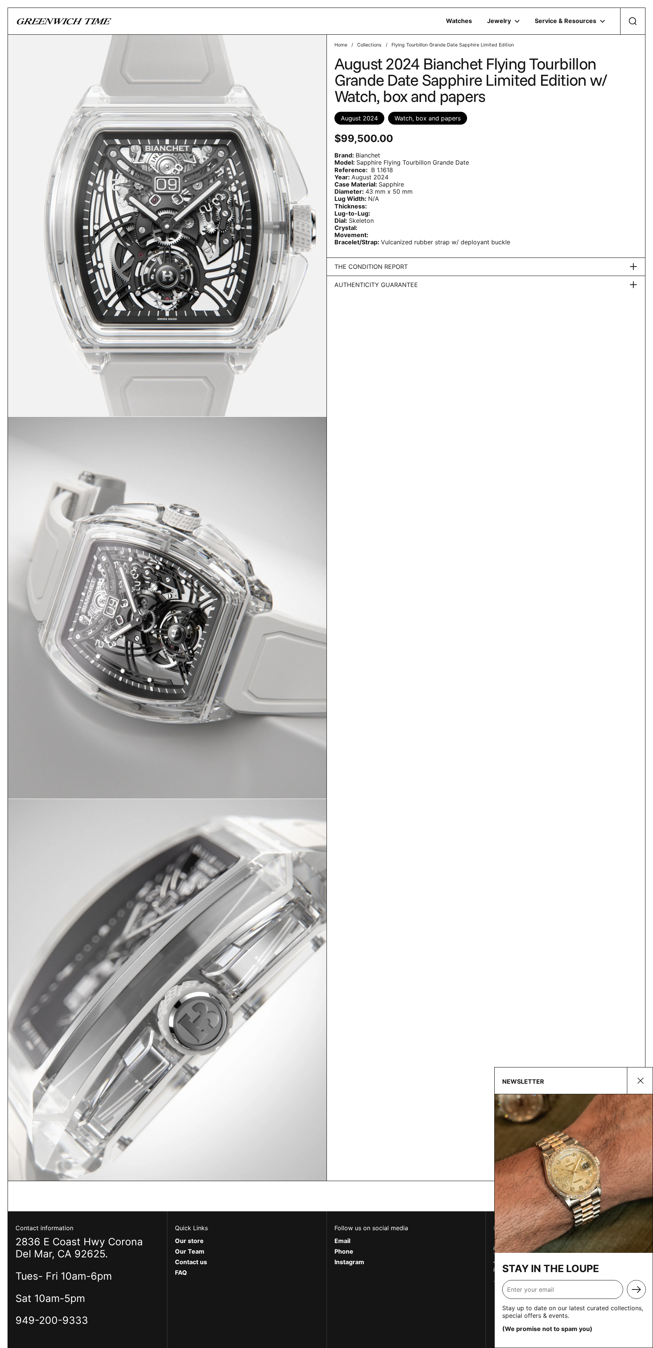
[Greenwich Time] (64, 21)
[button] (632, 21)
